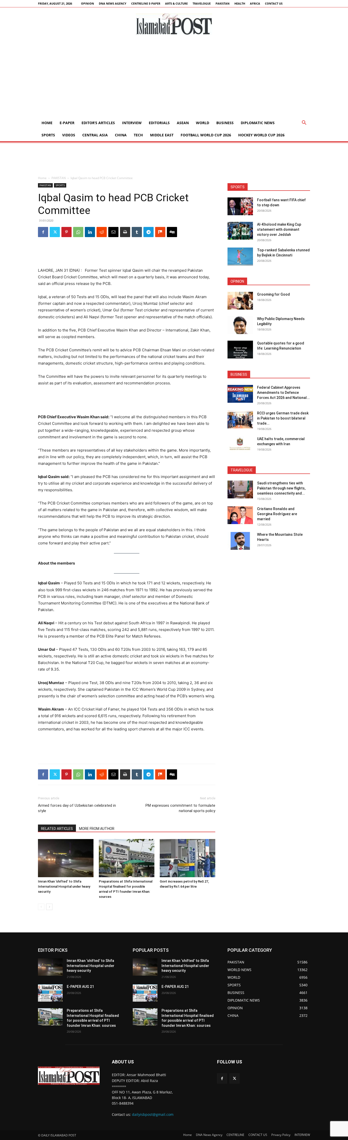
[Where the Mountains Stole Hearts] (240, 541)
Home (47, 122)
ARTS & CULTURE (176, 3)
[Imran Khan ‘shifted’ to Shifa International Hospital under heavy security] (65, 858)
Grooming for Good (273, 294)
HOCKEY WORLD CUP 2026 (261, 135)
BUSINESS (225, 122)
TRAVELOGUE (202, 3)
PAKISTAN (223, 3)
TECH (138, 135)
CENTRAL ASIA (95, 135)
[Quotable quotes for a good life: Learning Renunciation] (240, 349)
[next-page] (49, 907)
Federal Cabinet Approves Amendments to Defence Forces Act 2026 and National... (283, 392)
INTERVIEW (132, 122)
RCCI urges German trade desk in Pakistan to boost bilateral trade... (283, 418)
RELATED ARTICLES (57, 829)
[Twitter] (55, 232)
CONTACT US (274, 3)
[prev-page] (41, 907)
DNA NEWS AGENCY (112, 3)
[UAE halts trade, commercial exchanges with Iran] (240, 445)
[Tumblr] (137, 232)
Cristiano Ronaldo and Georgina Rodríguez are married (277, 514)
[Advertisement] (174, 78)
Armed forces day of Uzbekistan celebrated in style (77, 808)
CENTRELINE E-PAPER (145, 3)
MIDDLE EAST (161, 135)
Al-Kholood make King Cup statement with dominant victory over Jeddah (279, 229)
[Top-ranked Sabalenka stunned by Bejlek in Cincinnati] (240, 256)
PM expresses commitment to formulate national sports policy (180, 808)
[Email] (113, 232)
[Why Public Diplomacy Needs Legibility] (240, 325)
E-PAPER (67, 122)
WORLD (202, 122)
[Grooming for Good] (240, 301)
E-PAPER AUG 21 (80, 987)
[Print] (125, 232)
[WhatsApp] (78, 232)
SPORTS (48, 135)
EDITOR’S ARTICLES (98, 122)
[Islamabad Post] (174, 24)
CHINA (121, 135)
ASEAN (183, 122)
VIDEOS (68, 135)
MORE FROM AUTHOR (96, 829)
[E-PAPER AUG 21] (50, 993)
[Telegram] (148, 232)
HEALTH (239, 3)
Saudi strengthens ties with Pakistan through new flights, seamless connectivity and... (281, 488)
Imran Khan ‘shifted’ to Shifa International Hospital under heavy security (64, 886)
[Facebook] (43, 232)
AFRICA (255, 3)
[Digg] (172, 232)
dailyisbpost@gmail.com (152, 1114)
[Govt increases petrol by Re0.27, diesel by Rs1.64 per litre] (187, 858)
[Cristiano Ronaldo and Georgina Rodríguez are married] (240, 515)
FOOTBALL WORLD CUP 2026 (206, 135)
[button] (304, 123)
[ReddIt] (102, 232)
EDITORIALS (159, 122)
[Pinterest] (66, 232)
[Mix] (160, 232)
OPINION (87, 3)
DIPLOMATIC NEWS (258, 122)
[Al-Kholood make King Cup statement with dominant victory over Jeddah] (240, 231)
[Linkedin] (90, 232)
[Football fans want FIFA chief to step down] (240, 206)
